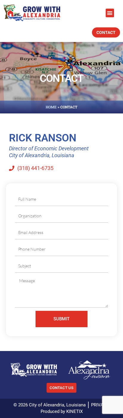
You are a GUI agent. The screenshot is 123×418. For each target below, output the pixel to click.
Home (51, 106)
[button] (110, 13)
